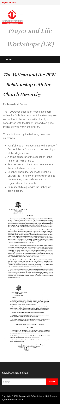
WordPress (9, 399)
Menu (9, 59)
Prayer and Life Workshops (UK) (34, 396)
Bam (21, 399)
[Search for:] (30, 381)
